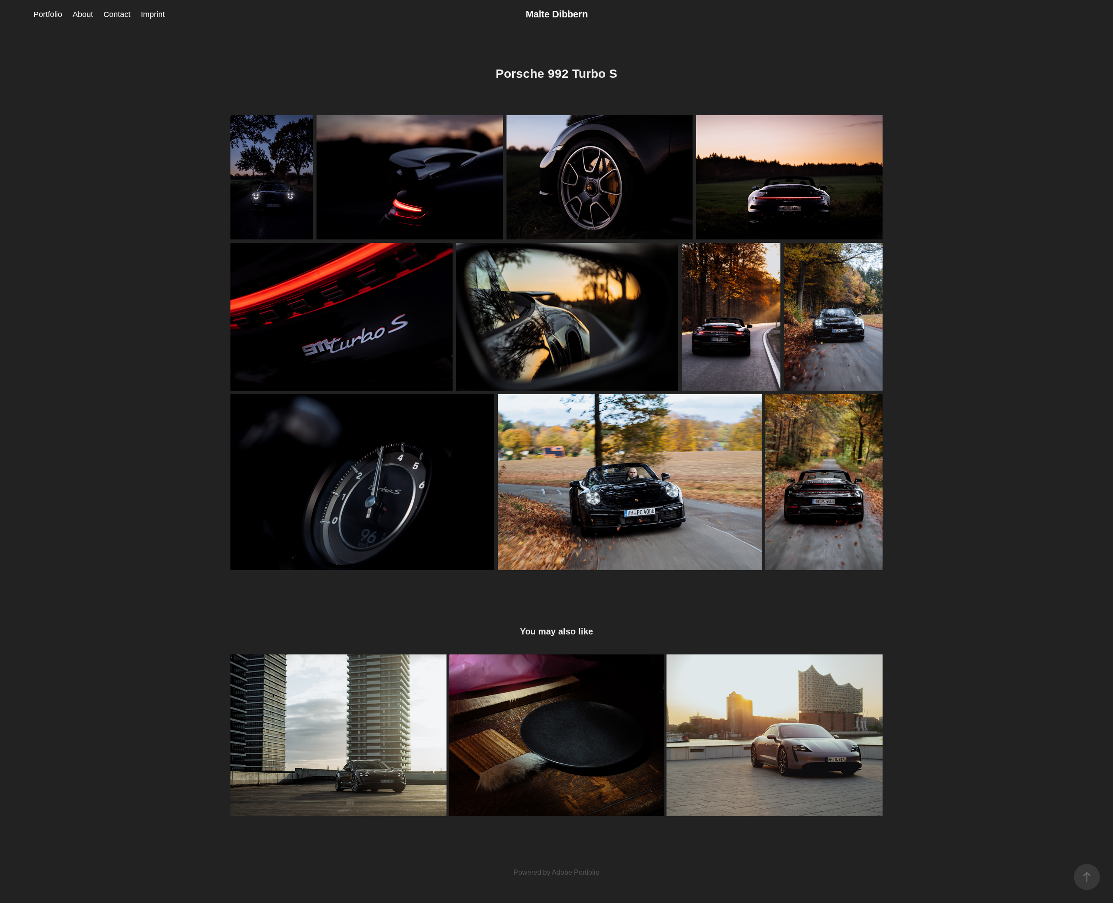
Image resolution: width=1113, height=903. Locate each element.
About (83, 14)
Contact (116, 14)
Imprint (153, 14)
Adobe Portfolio (576, 872)
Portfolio (47, 14)
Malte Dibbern (557, 14)
